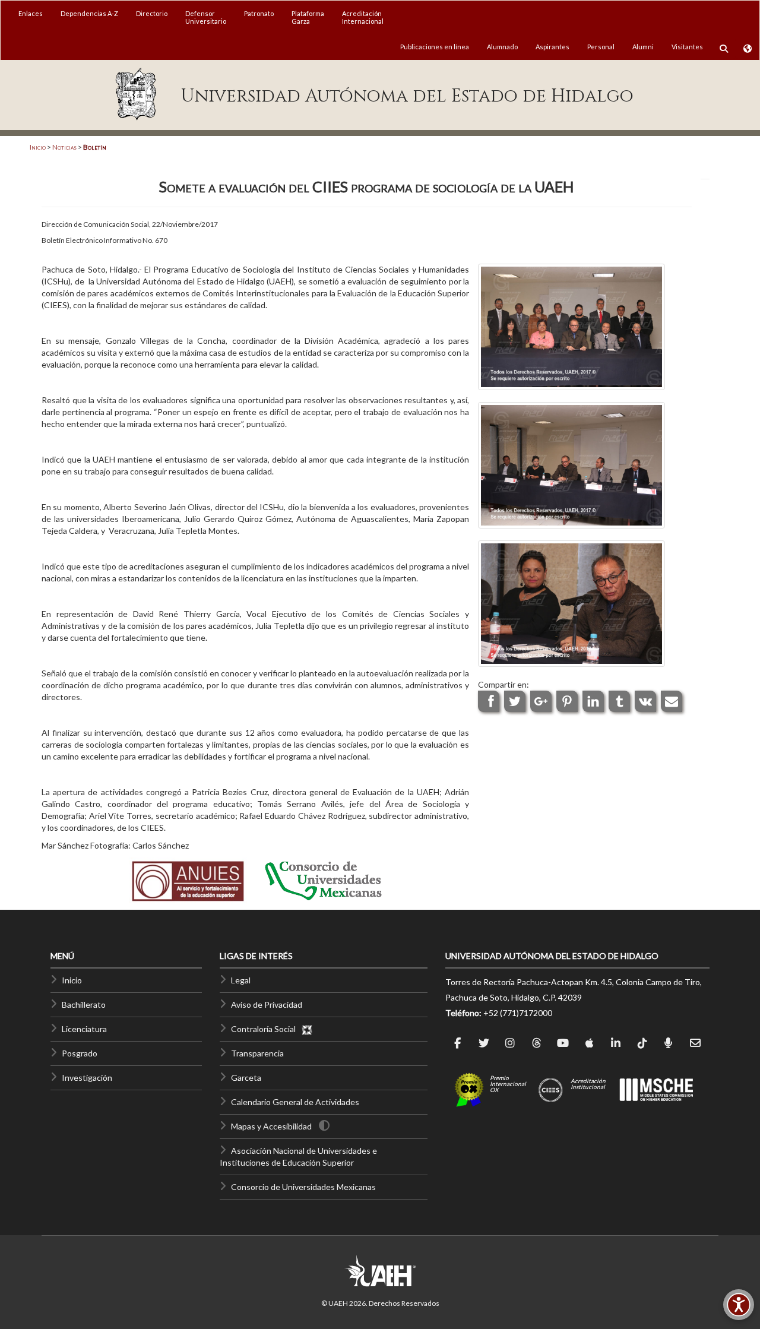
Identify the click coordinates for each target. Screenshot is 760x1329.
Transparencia (257, 1053)
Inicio (38, 147)
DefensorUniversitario (205, 17)
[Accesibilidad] (738, 1304)
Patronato (259, 13)
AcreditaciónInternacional (363, 17)
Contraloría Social (266, 1029)
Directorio (151, 13)
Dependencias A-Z (89, 13)
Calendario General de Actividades (295, 1102)
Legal (241, 980)
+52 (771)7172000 (517, 1013)
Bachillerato (84, 1004)
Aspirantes (552, 46)
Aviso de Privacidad (266, 1004)
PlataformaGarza (308, 17)
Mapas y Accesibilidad (271, 1126)
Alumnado (502, 46)
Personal (601, 46)
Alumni (643, 46)
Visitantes (687, 46)
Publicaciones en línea (434, 46)
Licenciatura (84, 1029)
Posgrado (79, 1053)
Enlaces (30, 13)
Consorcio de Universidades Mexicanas (303, 1187)
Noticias (64, 147)
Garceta (246, 1077)
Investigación (87, 1077)
